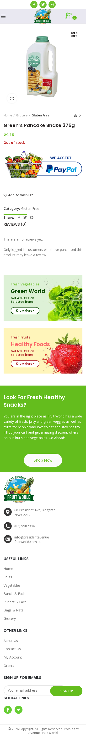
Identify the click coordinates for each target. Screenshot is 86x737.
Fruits (8, 577)
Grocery (22, 115)
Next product (80, 115)
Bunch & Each (14, 593)
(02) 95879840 (25, 526)
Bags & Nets (13, 610)
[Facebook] (34, 4)
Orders (9, 665)
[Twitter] (43, 4)
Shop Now (43, 460)
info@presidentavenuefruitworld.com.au (31, 539)
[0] (80, 16)
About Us (11, 640)
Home (8, 115)
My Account (13, 657)
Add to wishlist (20, 195)
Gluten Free (40, 115)
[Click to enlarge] (12, 98)
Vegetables (12, 585)
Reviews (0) (15, 224)
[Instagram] (52, 4)
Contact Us (12, 648)
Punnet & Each (15, 602)
